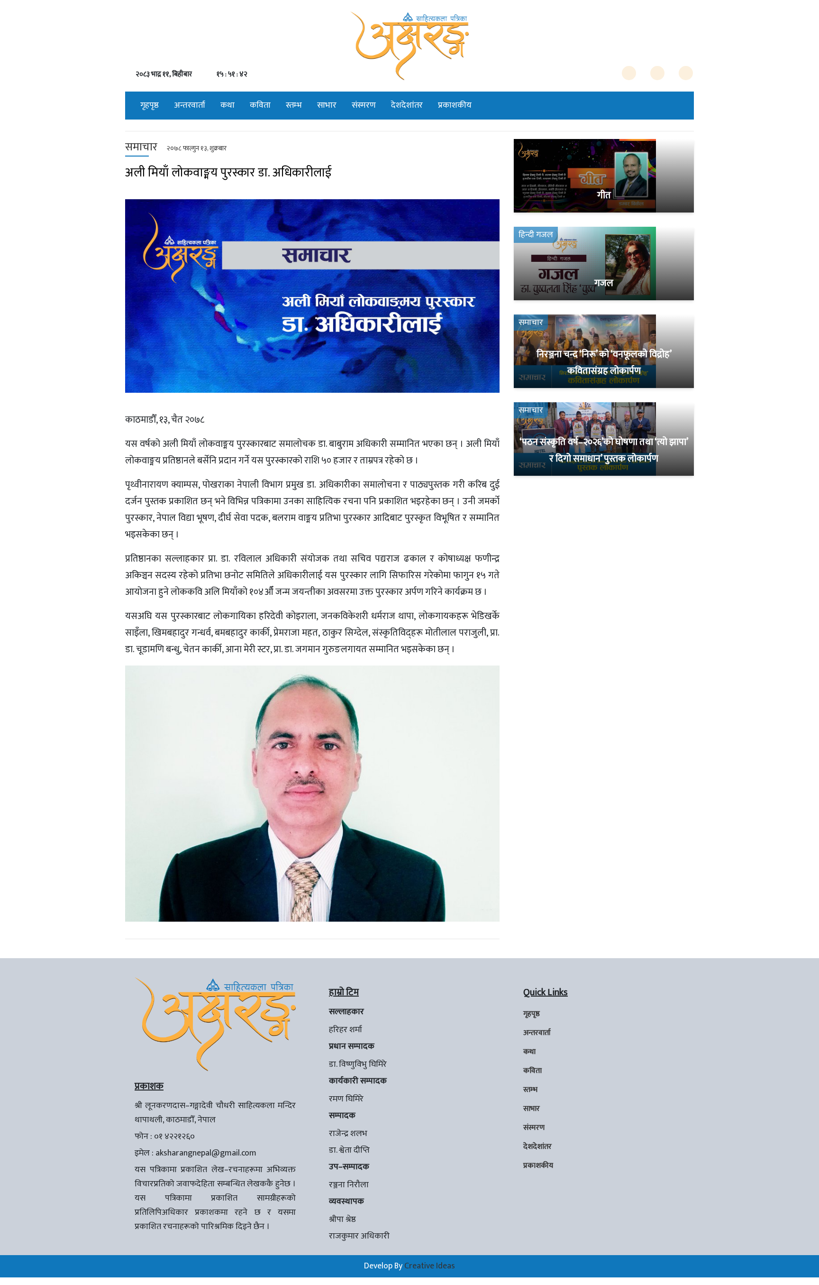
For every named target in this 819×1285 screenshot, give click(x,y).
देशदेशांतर (407, 105)
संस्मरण (364, 105)
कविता (260, 105)
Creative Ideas (429, 1266)
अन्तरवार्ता (189, 105)
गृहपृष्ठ (149, 105)
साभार (327, 105)
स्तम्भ (294, 105)
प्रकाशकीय (455, 105)
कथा (227, 105)
